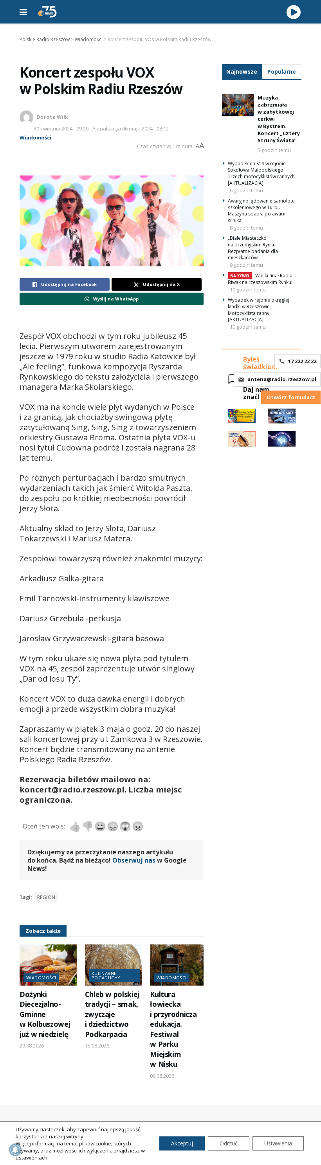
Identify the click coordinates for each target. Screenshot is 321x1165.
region (46, 897)
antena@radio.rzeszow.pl (281, 379)
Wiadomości (35, 137)
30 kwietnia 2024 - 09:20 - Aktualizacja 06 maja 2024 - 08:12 (101, 128)
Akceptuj (182, 1143)
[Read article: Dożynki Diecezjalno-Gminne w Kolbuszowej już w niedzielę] (48, 965)
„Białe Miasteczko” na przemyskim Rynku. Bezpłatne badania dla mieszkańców (253, 248)
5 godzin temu (274, 150)
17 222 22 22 (302, 361)
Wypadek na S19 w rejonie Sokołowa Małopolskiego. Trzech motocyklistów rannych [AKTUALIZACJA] (261, 173)
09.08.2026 (162, 1075)
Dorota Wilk (52, 116)
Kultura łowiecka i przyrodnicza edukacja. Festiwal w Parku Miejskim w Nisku (173, 1029)
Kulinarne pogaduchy (106, 975)
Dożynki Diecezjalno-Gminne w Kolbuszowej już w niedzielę (45, 1014)
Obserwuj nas (133, 860)
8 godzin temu (246, 227)
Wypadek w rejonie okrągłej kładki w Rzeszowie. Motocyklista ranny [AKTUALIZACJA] (258, 310)
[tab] (242, 71)
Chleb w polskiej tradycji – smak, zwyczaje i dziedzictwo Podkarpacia (112, 1014)
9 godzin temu (246, 264)
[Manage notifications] (15, 1149)
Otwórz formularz (291, 397)
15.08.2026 (97, 1045)
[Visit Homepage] (47, 12)
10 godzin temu (248, 289)
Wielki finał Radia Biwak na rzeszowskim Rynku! (260, 279)
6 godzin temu (246, 190)
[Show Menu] (23, 12)
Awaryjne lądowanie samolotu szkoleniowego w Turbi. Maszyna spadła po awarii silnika (261, 210)
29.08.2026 (32, 1045)
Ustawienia (278, 1143)
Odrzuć (229, 1143)
